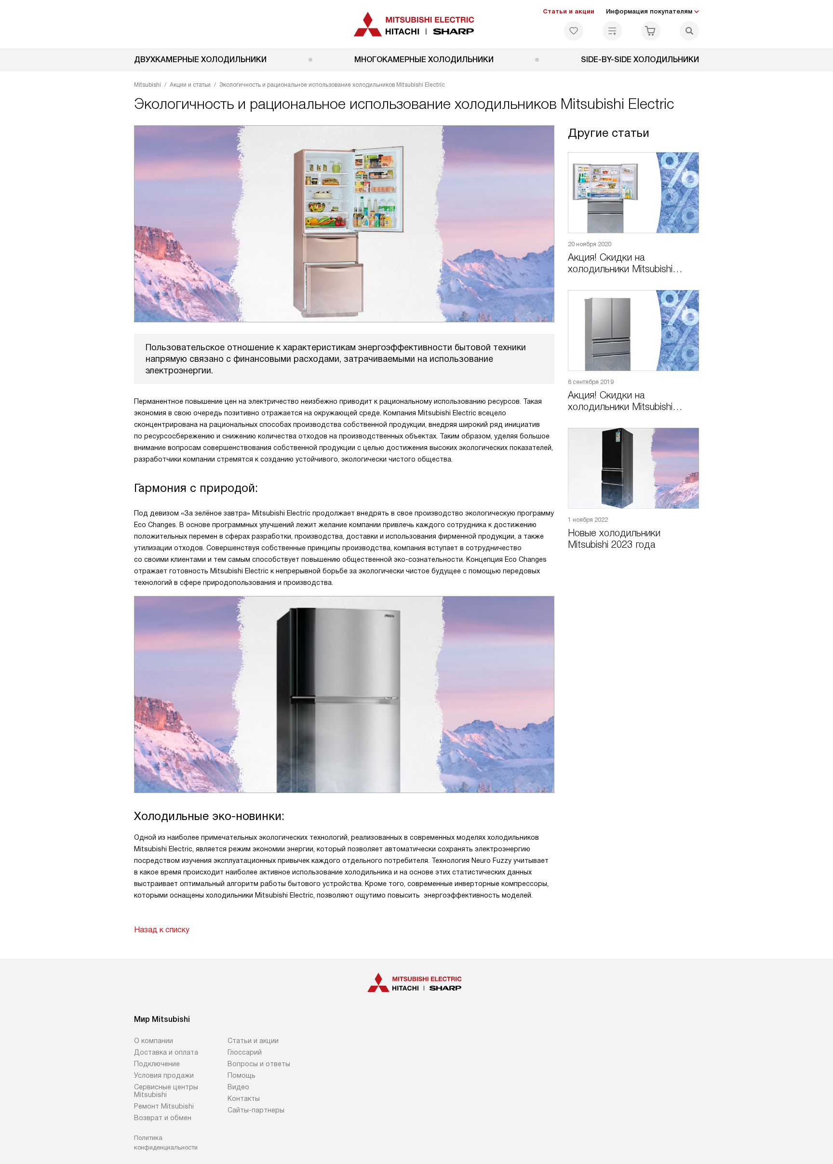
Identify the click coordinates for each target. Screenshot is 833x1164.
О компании (153, 1041)
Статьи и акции (568, 11)
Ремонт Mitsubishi (164, 1106)
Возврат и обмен (162, 1118)
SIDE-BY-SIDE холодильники (640, 59)
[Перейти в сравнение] (612, 30)
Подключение (157, 1064)
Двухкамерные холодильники (200, 59)
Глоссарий (245, 1052)
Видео (238, 1087)
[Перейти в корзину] (650, 30)
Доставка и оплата (166, 1052)
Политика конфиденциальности (166, 1142)
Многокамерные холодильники (424, 59)
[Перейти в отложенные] (573, 30)
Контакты (244, 1098)
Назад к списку (161, 930)
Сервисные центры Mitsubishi (166, 1090)
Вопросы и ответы (259, 1064)
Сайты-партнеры (256, 1110)
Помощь (241, 1075)
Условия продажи (164, 1075)
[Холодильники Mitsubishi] (417, 24)
